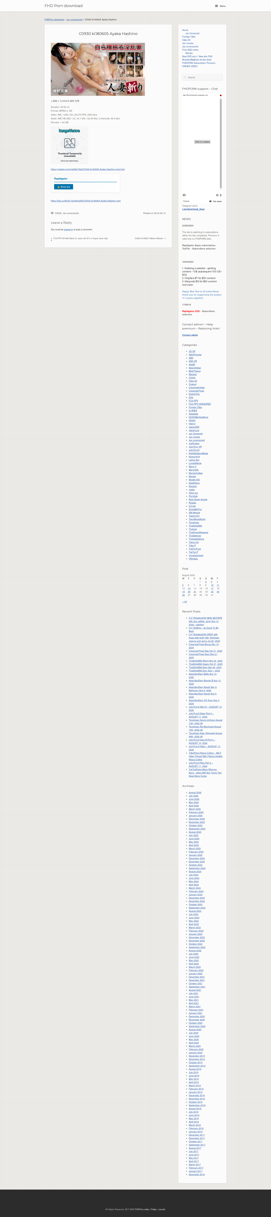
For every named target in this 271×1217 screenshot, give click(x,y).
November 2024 (197, 861)
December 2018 (197, 1095)
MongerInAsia (196, 473)
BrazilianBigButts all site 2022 (196, 59)
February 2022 (196, 970)
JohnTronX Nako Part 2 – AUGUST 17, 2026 (201, 715)
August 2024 (195, 871)
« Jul (184, 601)
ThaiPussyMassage (198, 532)
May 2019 (194, 1078)
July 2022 (193, 953)
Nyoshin (193, 486)
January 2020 (195, 1052)
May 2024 (194, 881)
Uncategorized (196, 555)
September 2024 (197, 868)
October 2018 (195, 1101)
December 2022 (197, 937)
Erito (191, 397)
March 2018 (195, 1125)
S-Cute (192, 506)
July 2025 (193, 835)
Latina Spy (194, 459)
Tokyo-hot (194, 542)
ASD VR (193, 361)
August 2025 (195, 831)
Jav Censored (192, 33)
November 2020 (197, 1019)
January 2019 (195, 1092)
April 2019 (194, 1082)
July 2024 (193, 874)
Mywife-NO (194, 479)
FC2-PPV (193, 400)
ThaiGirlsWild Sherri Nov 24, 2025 (206, 660)
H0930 (192, 420)
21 (195, 591)
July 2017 (193, 1151)
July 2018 (193, 1111)
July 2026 (193, 795)
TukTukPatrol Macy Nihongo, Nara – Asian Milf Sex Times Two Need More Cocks (205, 773)
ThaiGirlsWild (195, 525)
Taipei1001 (194, 515)
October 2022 (195, 943)
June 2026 (194, 799)
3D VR (192, 351)
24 (212, 591)
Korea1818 (194, 456)
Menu (222, 6)
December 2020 (197, 1016)
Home (185, 30)
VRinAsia (193, 558)
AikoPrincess (195, 354)
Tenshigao (194, 522)
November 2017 (197, 1138)
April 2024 (194, 884)
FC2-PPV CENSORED (200, 403)
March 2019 (195, 1085)
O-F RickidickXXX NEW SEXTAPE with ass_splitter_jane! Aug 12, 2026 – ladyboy (205, 621)
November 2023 (197, 901)
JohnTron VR (195, 446)
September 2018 (197, 1105)
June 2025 (194, 838)
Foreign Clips (188, 36)
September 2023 (197, 907)
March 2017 (195, 1164)
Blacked (193, 374)
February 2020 (196, 1049)
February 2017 (196, 1167)
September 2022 (197, 947)
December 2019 (197, 1055)
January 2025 (195, 855)
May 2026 (194, 802)
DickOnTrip (194, 394)
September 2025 (197, 828)
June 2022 (194, 957)
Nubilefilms (194, 482)
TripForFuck (195, 548)
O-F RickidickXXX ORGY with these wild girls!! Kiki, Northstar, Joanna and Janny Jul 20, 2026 (204, 638)
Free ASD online (190, 49)
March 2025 (195, 848)
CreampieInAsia (197, 387)
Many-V (192, 466)
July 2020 (193, 1032)
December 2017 (197, 1134)
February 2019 (196, 1088)
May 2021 (194, 999)
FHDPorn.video (142, 1209)
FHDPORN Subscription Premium (198, 62)
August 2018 (195, 1108)
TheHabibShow (196, 538)
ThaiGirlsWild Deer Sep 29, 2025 (205, 667)
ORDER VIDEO (189, 66)
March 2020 (195, 1046)
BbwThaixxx (195, 371)
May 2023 (194, 920)
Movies (189, 53)
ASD (191, 357)
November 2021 (197, 980)
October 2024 (195, 864)
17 (212, 588)
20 (189, 591)
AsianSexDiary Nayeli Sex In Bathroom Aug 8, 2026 (203, 688)
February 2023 (196, 930)
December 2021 (197, 976)
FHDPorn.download (54, 19)
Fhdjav (154, 1209)
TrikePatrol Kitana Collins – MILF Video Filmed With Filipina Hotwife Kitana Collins (206, 756)
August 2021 (195, 990)
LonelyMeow (195, 463)
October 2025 (195, 825)
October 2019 (195, 1062)
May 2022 (194, 960)
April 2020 (194, 1042)
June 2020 (194, 1036)
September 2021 (197, 986)
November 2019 (197, 1059)
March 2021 (195, 1006)
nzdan (192, 489)
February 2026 (196, 812)
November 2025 (197, 822)
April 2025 (194, 845)
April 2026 (194, 805)
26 (183, 594)
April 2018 (194, 1121)
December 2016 (197, 1174)
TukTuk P (193, 552)
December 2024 (197, 858)
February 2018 (196, 1128)
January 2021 (195, 1013)
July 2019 (193, 1072)
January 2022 (195, 973)
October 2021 (195, 983)
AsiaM (192, 364)
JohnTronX (194, 450)
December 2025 (197, 818)
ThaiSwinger (195, 535)
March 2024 (195, 887)
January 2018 (195, 1131)
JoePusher (194, 443)
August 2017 (195, 1148)
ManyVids (194, 469)
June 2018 (194, 1115)
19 (183, 591)
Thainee (193, 529)
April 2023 (194, 924)
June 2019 (194, 1075)
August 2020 (195, 1029)
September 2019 (197, 1065)
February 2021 (196, 1009)
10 (212, 585)
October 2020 (195, 1022)
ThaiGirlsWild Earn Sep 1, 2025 (204, 670)
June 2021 (194, 996)
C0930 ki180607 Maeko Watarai (149, 238)
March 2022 (195, 966)
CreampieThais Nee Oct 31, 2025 (205, 650)
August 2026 (195, 792)
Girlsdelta (193, 413)
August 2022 (195, 950)
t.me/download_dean (193, 209)
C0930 (58, 213)
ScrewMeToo (195, 509)
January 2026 (195, 815)
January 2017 (195, 1171)
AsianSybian (195, 367)
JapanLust (194, 430)
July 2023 (193, 914)
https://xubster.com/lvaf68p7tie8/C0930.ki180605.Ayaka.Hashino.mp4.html (88, 169)
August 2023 (195, 911)
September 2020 (197, 1026)
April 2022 (194, 963)
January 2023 (195, 934)
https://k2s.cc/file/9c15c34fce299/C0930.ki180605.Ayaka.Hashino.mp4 (86, 200)
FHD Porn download (64, 6)
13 (189, 588)
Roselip (192, 502)
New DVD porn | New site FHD (197, 56)
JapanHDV (194, 427)
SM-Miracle (194, 512)
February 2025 (196, 851)
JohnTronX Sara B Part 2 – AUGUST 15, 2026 (202, 741)
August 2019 (195, 1069)
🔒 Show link (63, 186)
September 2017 (197, 1144)
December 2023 (197, 897)
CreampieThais (196, 390)
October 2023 (195, 904)
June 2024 (194, 878)
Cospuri (193, 384)
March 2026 (195, 808)
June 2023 (194, 917)
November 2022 (197, 940)
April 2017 (194, 1161)
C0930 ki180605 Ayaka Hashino (108, 33)
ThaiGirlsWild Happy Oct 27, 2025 (206, 664)
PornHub (193, 496)
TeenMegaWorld (197, 519)
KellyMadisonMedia (198, 453)
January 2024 (195, 894)
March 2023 (195, 927)
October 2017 (195, 1141)
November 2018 (197, 1098)
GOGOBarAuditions (198, 417)
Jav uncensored (74, 19)
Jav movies (187, 43)
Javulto (162, 1209)
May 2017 (194, 1157)
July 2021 (193, 993)
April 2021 (194, 1003)
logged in (68, 229)
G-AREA (193, 410)
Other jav (193, 492)
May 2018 (194, 1118)
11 (218, 585)
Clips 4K (186, 39)
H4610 (192, 423)
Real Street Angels (198, 499)
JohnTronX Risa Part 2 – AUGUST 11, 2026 (201, 764)
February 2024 (196, 891)
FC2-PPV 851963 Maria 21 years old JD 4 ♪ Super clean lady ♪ (79, 239)
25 (218, 591)
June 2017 (194, 1154)
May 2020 (194, 1039)
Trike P (192, 545)
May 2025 (194, 841)
